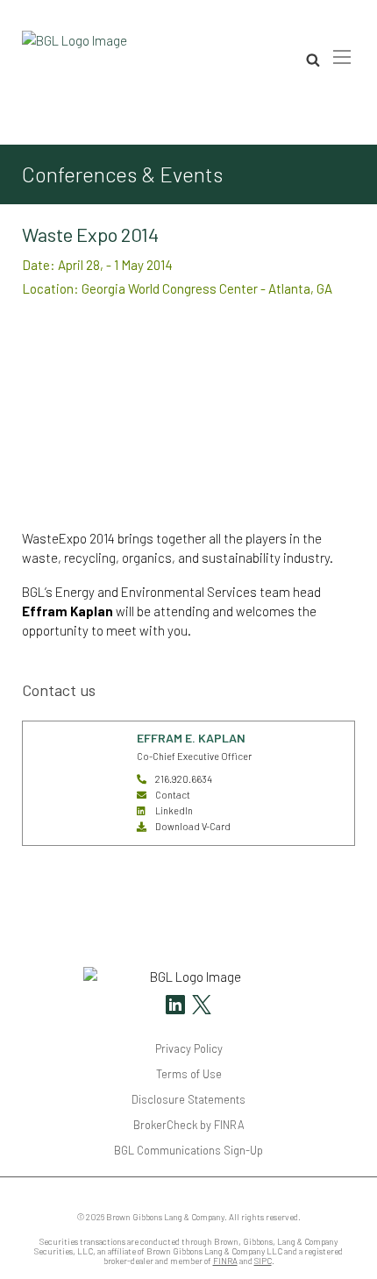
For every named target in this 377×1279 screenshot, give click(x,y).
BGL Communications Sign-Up (188, 1150)
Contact (172, 794)
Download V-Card (193, 826)
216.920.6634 (183, 779)
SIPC (263, 1261)
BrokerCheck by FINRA (189, 1125)
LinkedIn (174, 810)
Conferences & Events (122, 174)
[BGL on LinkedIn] (175, 1007)
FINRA (225, 1261)
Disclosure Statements (188, 1099)
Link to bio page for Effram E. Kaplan (67, 750)
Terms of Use (189, 1074)
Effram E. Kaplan (191, 737)
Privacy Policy (189, 1048)
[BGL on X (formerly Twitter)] (199, 1007)
